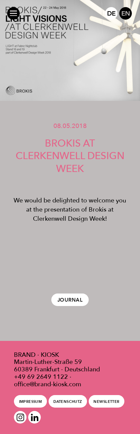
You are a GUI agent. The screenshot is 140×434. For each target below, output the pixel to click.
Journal (70, 300)
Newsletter (106, 401)
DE (111, 13)
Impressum (30, 401)
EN (125, 13)
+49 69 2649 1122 (41, 377)
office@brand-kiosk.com (47, 384)
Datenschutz (67, 401)
